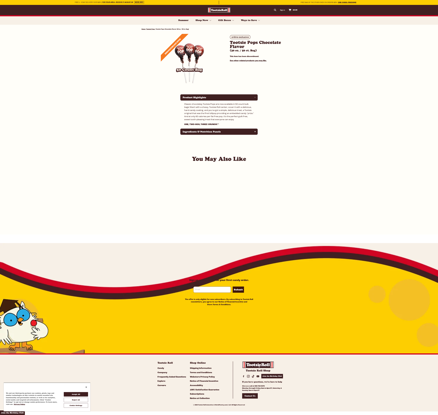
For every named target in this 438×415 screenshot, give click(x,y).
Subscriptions (197, 394)
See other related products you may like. (248, 61)
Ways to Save (249, 20)
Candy (161, 368)
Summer (183, 20)
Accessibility (196, 386)
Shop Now (202, 20)
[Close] (86, 387)
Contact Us (250, 396)
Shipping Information (200, 368)
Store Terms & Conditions (219, 305)
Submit (238, 289)
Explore (161, 381)
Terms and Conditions (201, 373)
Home (143, 29)
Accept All (76, 394)
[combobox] (159, 221)
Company (162, 373)
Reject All (76, 400)
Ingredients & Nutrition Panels (219, 131)
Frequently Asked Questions (172, 377)
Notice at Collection (200, 398)
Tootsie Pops (150, 29)
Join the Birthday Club (272, 376)
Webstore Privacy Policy (202, 377)
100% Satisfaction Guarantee (204, 390)
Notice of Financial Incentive (230, 302)
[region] (47, 397)
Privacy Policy (19, 404)
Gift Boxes (225, 20)
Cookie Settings (76, 405)
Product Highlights (219, 97)
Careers (162, 386)
